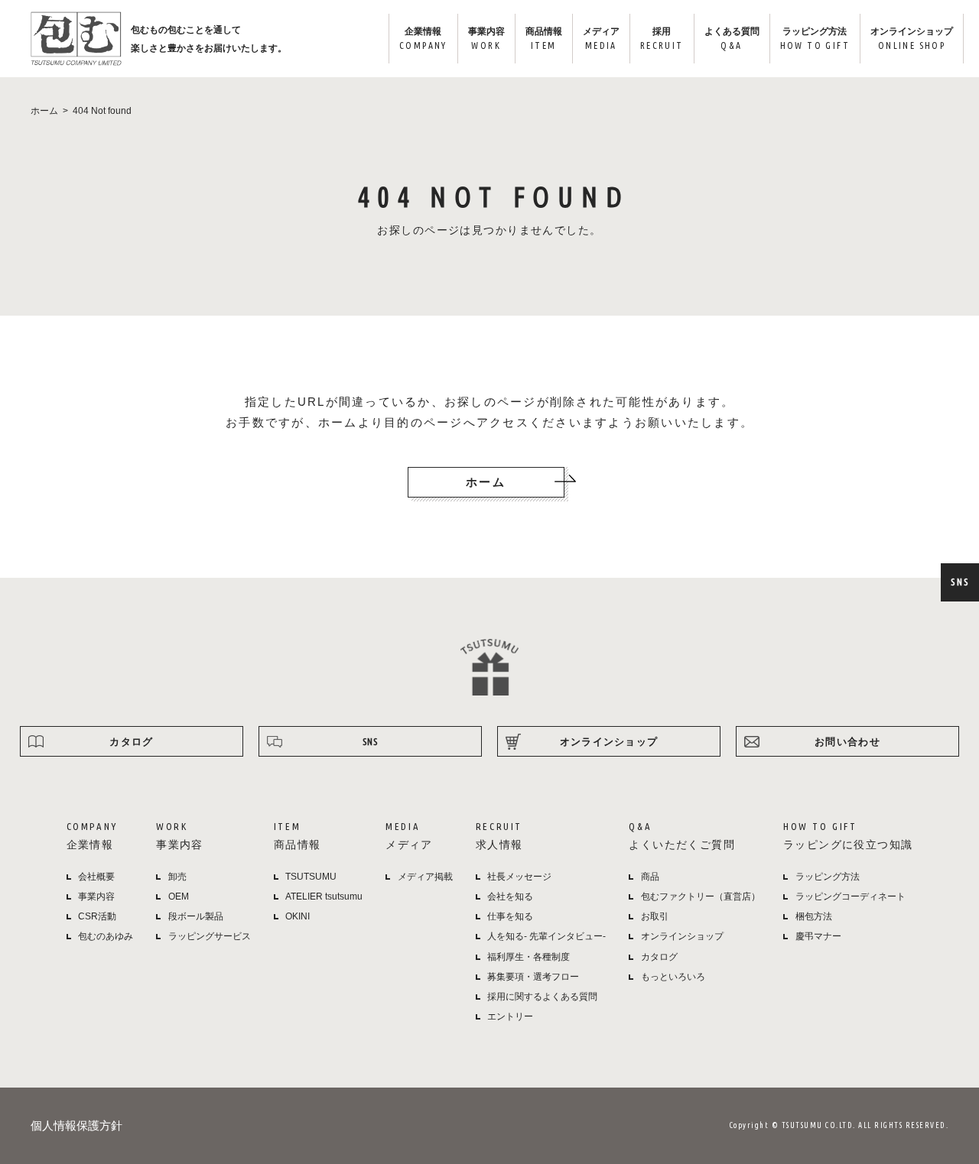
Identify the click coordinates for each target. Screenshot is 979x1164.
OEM (178, 896)
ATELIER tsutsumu (324, 896)
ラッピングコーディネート (850, 896)
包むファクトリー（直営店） (700, 896)
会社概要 (96, 876)
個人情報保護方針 (76, 1125)
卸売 (177, 876)
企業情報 (423, 38)
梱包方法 (813, 916)
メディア (601, 38)
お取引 (654, 916)
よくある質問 (731, 38)
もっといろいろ (673, 976)
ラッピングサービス (209, 936)
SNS (960, 581)
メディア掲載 (425, 876)
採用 (662, 38)
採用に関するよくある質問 (542, 996)
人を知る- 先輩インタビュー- (546, 936)
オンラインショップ (911, 38)
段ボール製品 (195, 916)
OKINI (297, 916)
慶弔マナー (818, 936)
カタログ (131, 741)
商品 (650, 876)
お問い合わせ (847, 741)
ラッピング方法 (815, 38)
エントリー (510, 1016)
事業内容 (486, 38)
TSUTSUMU (311, 876)
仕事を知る (510, 916)
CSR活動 (97, 916)
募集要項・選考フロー (533, 976)
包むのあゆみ (105, 936)
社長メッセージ (519, 876)
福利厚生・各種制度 (528, 957)
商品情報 (543, 38)
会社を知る (510, 896)
